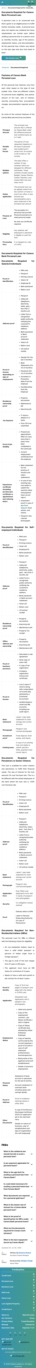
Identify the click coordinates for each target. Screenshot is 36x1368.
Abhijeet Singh (27, 1261)
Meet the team (28, 1315)
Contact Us (30, 1325)
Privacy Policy (7, 1321)
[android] (9, 1343)
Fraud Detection (27, 1321)
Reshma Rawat (25, 1253)
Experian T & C (28, 1328)
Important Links (8, 1328)
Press (32, 1318)
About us (5, 1315)
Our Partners (7, 1318)
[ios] (26, 1343)
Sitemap (5, 1325)
